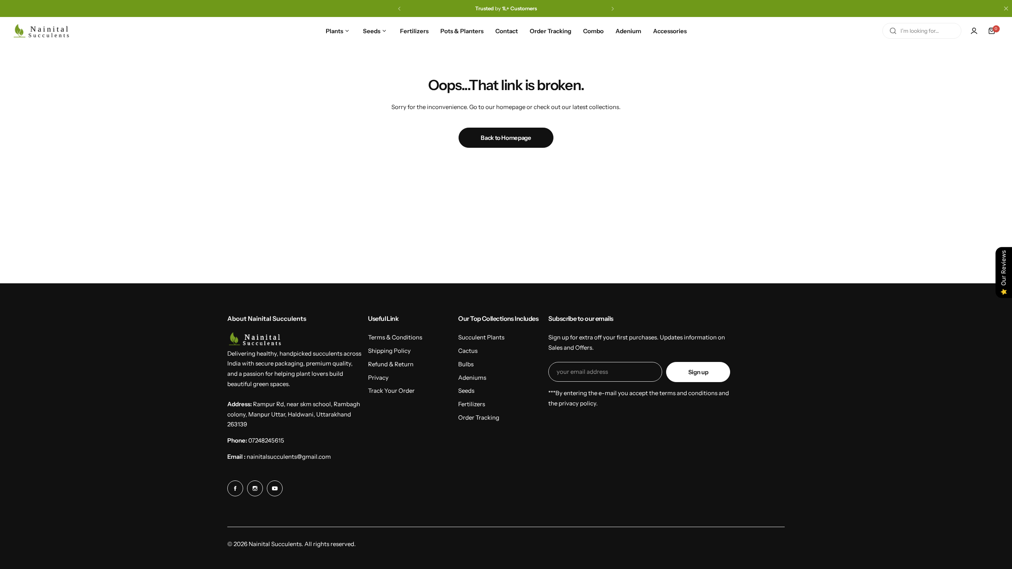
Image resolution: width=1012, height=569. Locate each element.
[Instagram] (255, 488)
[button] (399, 9)
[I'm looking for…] (893, 31)
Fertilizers (471, 404)
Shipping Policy (389, 350)
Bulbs (466, 364)
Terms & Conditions (395, 337)
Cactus (468, 350)
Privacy (378, 377)
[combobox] (921, 31)
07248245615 (266, 440)
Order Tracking (478, 417)
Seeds (466, 390)
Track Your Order (391, 390)
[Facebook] (235, 488)
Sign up (698, 372)
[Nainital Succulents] (43, 31)
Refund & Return (390, 364)
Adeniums (472, 377)
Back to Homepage (506, 137)
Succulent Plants (481, 337)
